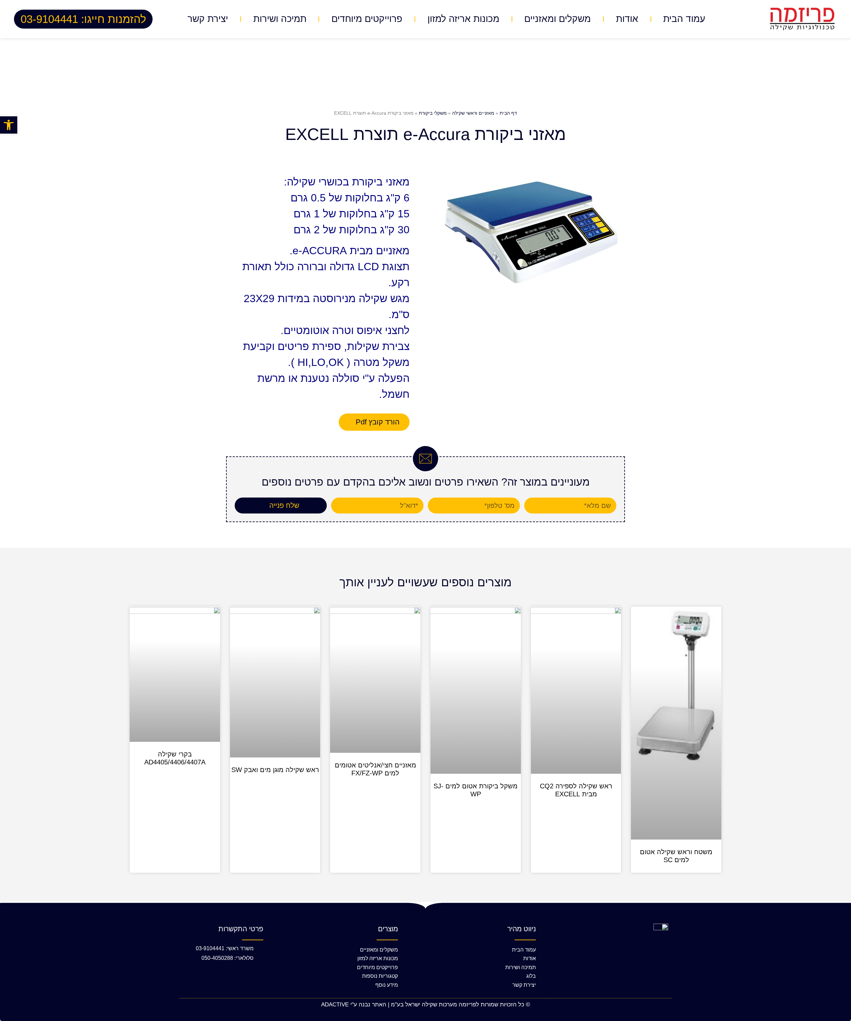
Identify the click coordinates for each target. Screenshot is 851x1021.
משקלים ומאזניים (557, 19)
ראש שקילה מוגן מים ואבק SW (275, 769)
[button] (8, 125)
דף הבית (508, 113)
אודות (627, 19)
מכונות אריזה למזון (463, 19)
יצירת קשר (207, 19)
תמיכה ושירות (279, 19)
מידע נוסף (386, 985)
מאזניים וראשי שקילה (473, 113)
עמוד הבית (684, 19)
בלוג (531, 976)
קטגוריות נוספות (380, 976)
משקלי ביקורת (433, 113)
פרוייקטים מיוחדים (366, 19)
